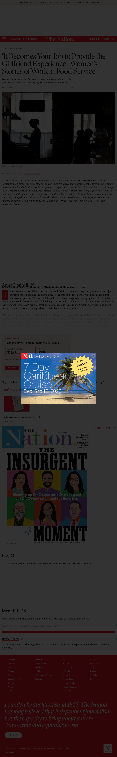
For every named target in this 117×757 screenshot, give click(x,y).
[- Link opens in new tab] (58, 378)
